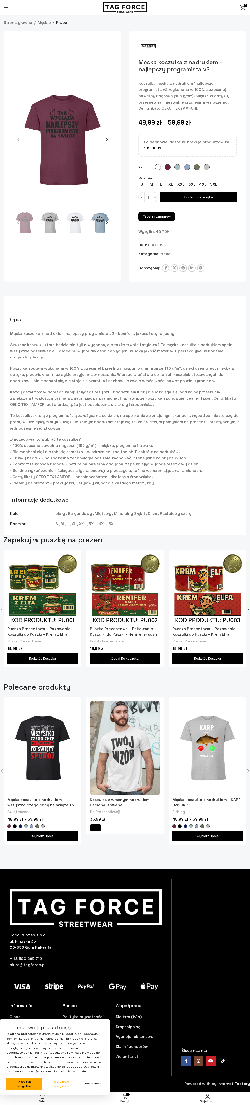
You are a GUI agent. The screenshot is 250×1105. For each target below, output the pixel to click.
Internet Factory (234, 1083)
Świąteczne (17, 812)
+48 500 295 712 (26, 958)
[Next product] (243, 23)
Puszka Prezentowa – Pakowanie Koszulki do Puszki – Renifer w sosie (124, 631)
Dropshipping (128, 1026)
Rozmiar (146, 178)
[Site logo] (125, 7)
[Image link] (86, 907)
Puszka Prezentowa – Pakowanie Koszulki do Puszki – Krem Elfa (204, 631)
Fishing (178, 812)
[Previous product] (232, 23)
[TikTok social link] (223, 1061)
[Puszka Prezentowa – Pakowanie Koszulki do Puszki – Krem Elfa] (207, 589)
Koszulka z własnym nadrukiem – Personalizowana (121, 802)
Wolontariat (127, 1056)
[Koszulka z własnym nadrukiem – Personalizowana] (125, 748)
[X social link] (174, 268)
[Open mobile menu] (6, 7)
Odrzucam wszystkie (61, 1084)
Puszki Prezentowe (24, 641)
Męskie (44, 22)
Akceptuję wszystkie (23, 1084)
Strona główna (18, 22)
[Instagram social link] (198, 1061)
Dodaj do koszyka (198, 197)
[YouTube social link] (211, 1061)
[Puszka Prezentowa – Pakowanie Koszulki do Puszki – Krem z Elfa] (42, 589)
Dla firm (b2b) (129, 1016)
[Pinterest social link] (183, 268)
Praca (61, 22)
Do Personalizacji (105, 812)
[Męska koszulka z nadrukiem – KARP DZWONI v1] (207, 748)
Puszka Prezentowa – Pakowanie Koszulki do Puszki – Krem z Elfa (39, 631)
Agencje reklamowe (134, 1036)
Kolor (143, 167)
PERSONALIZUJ (95, 827)
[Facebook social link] (165, 268)
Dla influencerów (132, 1046)
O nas (15, 1016)
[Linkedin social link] (192, 268)
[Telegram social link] (200, 268)
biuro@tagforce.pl (28, 964)
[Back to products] (237, 23)
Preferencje (92, 1083)
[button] (18, 140)
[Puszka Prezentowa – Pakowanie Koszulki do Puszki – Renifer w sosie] (125, 589)
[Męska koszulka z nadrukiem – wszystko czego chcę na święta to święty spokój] (42, 748)
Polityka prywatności (83, 1016)
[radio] (158, 167)
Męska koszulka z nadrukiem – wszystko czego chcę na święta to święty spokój (40, 805)
